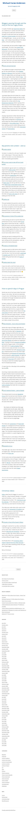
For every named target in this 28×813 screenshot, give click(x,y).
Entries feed (4, 797)
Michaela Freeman (6, 599)
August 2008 (5, 673)
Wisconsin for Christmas (12, 531)
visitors (19, 134)
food (21, 555)
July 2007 (4, 697)
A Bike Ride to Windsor (7, 584)
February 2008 (5, 684)
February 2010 (5, 643)
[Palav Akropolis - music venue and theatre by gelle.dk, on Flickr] (13, 324)
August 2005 (5, 738)
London (13, 134)
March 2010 (4, 641)
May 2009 (4, 656)
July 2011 (4, 627)
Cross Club (11, 359)
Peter (21, 77)
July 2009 (4, 652)
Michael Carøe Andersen (14, 3)
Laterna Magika (15, 346)
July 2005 (4, 739)
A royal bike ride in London (8, 586)
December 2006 (5, 708)
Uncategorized (5, 784)
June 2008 (4, 677)
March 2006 (4, 725)
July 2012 (4, 623)
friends (9, 134)
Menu (14, 10)
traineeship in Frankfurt (15, 509)
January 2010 (5, 645)
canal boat (23, 253)
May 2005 (4, 743)
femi (18, 555)
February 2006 (5, 727)
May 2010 (4, 638)
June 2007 (4, 699)
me (2, 767)
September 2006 (5, 714)
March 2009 (4, 660)
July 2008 (4, 675)
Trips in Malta (5, 780)
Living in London (17, 275)
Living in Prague (17, 477)
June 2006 (4, 719)
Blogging (15, 132)
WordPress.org (5, 801)
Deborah (4, 614)
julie (3, 557)
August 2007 (5, 695)
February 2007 (5, 706)
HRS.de (8, 462)
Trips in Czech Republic (7, 775)
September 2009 (5, 651)
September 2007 (5, 693)
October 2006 (5, 712)
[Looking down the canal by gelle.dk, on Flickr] (8, 262)
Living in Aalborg (5, 758)
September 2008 (5, 671)
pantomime (13, 424)
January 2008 (5, 686)
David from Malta (18, 29)
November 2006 (5, 710)
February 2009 (5, 662)
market (20, 277)
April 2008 (4, 680)
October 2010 (5, 632)
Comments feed (5, 799)
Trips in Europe (5, 778)
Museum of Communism (18, 353)
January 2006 (5, 728)
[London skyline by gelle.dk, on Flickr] (6, 149)
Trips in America (5, 773)
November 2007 (5, 690)
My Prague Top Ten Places (8, 578)
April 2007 (4, 702)
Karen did (10, 453)
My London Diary (14, 123)
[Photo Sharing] (12, 522)
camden (9, 277)
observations (11, 129)
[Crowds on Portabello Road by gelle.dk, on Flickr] (9, 245)
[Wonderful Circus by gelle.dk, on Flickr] (7, 446)
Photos (3, 771)
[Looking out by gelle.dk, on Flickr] (5, 199)
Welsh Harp (6, 183)
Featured (4, 756)
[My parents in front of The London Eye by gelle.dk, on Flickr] (12, 216)
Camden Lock (6, 255)
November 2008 (5, 667)
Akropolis (18, 331)
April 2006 (4, 723)
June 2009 (4, 654)
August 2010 (5, 634)
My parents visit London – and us (13, 146)
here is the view (13, 194)
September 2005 (5, 736)
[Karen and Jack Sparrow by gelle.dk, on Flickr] (9, 66)
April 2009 (4, 658)
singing (5, 557)
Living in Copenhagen (18, 553)
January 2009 (5, 664)
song (9, 557)
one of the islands (6, 340)
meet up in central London (9, 36)
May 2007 (4, 701)
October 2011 (5, 625)
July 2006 (4, 717)
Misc (3, 769)
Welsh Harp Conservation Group (13, 184)
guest (23, 555)
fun (6, 479)
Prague (9, 479)
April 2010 (4, 640)
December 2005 (5, 730)
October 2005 (5, 734)
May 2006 (4, 721)
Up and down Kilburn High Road (9, 582)
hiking (13, 277)
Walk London (12, 170)
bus (6, 277)
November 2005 (5, 732)
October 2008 (5, 669)
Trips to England (5, 782)
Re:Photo (19, 119)
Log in (3, 795)
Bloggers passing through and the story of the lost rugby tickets (14, 24)
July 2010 (4, 636)
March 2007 (4, 704)
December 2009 (5, 647)
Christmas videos (8, 491)
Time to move (5, 580)
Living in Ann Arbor (6, 760)
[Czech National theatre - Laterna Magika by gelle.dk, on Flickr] (13, 390)
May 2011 (4, 628)
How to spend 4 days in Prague (13, 289)
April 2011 (4, 630)
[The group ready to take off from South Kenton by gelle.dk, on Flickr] (14, 164)
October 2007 (5, 691)
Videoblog (4, 555)
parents (5, 279)
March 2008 (4, 682)
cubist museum (15, 355)
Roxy (3, 342)
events (5, 134)
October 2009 (5, 649)
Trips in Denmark (6, 777)
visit (17, 134)
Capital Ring (13, 175)
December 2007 (5, 688)
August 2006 (5, 715)
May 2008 (4, 678)
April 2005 (4, 745)
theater (13, 479)
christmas (14, 555)
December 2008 (5, 665)
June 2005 (4, 741)
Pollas (3, 494)
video (12, 557)
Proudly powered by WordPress (8, 810)
